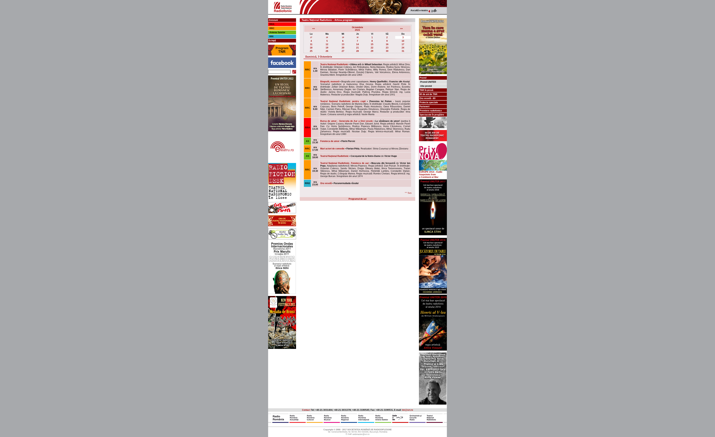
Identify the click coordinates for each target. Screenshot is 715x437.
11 (311, 44)
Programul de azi (357, 199)
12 (327, 44)
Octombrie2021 (357, 28)
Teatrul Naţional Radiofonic (334, 156)
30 (357, 37)
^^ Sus (408, 193)
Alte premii (426, 86)
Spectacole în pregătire (432, 114)
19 (327, 47)
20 (343, 47)
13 (343, 44)
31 (403, 51)
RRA (271, 24)
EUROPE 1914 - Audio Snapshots (430, 173)
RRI (271, 36)
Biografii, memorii (329, 81)
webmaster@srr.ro (360, 434)
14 (357, 44)
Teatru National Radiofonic (334, 64)
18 (311, 47)
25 (311, 51)
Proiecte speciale (429, 102)
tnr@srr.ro (407, 410)
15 (372, 44)
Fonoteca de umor (329, 141)
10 (403, 41)
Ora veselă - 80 (428, 98)
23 (387, 47)
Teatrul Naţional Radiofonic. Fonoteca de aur (344, 163)
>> (401, 28)
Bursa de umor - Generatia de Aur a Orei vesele (346, 121)
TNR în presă (426, 90)
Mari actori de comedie (332, 148)
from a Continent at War (428, 175)
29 (343, 37)
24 (403, 47)
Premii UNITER (428, 82)
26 (327, 51)
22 (372, 47)
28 (327, 37)
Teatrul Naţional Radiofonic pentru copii (343, 101)
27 (311, 37)
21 (357, 47)
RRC (271, 28)
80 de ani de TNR (428, 94)
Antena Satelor (277, 32)
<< (313, 28)
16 (387, 44)
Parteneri (424, 106)
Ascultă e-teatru (419, 10)
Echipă (272, 40)
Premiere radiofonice (431, 110)
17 (403, 44)
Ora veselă (326, 183)
